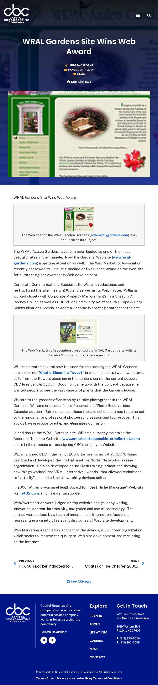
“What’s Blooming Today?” (60, 372)
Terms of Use (45, 678)
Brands (96, 616)
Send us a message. (136, 618)
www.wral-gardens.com (109, 235)
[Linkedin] (52, 640)
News (81, 73)
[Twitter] (43, 640)
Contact (97, 657)
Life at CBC (99, 632)
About (95, 624)
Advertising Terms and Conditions (99, 678)
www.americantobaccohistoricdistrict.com (101, 438)
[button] (138, 15)
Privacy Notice (66, 678)
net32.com (29, 493)
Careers (96, 641)
